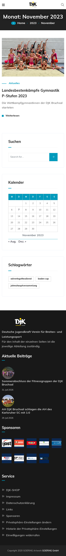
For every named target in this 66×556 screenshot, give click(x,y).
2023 (33, 23)
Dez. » (22, 241)
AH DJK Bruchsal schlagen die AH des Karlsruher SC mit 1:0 (27, 411)
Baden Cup (43, 279)
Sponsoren (13, 516)
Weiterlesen (11, 72)
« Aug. (12, 241)
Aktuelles (14, 83)
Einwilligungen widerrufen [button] (23, 535)
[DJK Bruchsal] (33, 4)
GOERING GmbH (50, 550)
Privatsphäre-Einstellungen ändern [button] (28, 522)
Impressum (13, 496)
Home (21, 23)
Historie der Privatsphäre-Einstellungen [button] (31, 528)
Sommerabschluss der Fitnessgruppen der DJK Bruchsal (32, 383)
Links (9, 509)
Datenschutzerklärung (20, 503)
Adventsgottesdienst (21, 279)
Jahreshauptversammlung (24, 286)
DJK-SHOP (13, 490)
